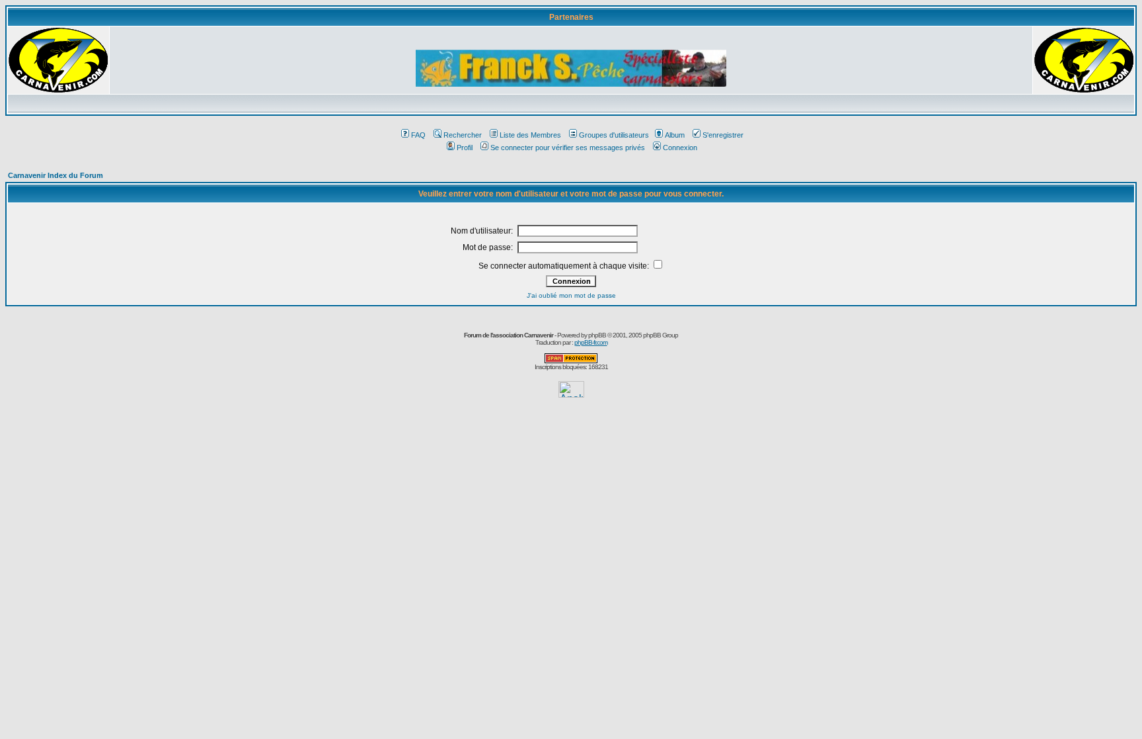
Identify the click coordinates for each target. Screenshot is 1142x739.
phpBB (597, 335)
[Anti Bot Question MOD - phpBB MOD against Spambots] (571, 361)
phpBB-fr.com (590, 342)
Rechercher (462, 135)
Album (675, 135)
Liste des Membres (530, 135)
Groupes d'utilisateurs (614, 135)
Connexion (680, 148)
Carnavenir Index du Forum (55, 175)
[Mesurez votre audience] (571, 394)
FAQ (418, 135)
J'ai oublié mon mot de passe (571, 295)
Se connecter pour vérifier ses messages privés (567, 148)
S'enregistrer (723, 135)
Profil (465, 148)
